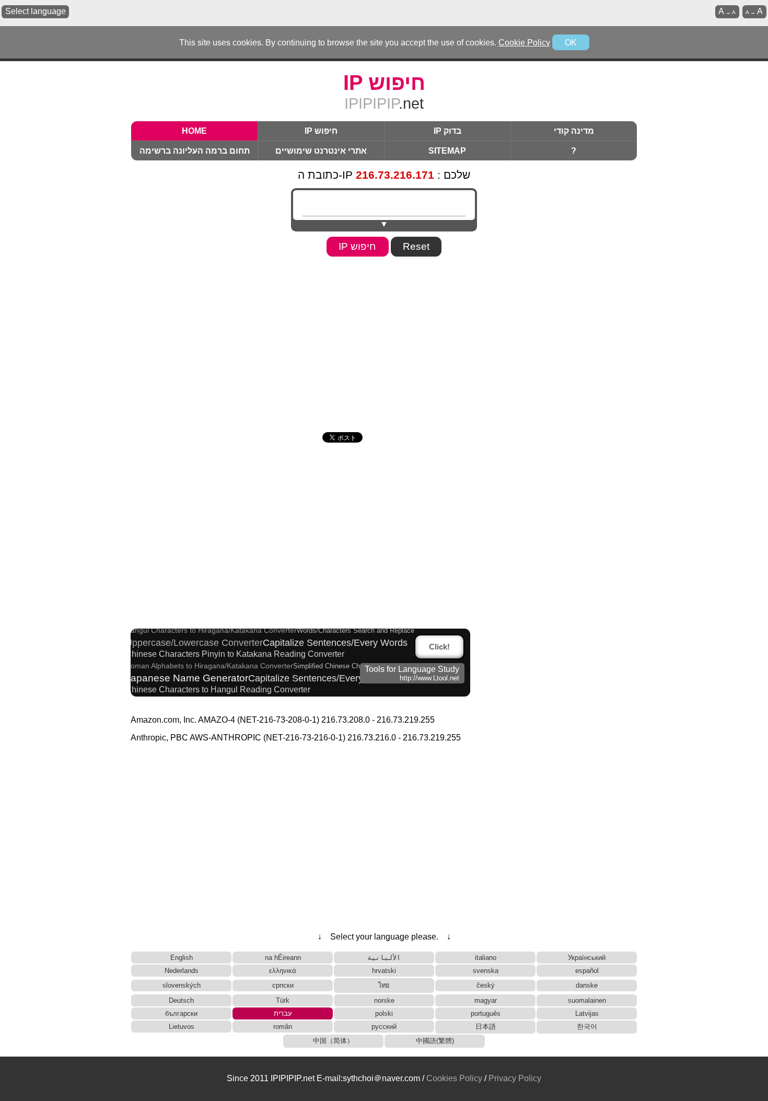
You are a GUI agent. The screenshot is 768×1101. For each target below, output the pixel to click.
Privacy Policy (514, 1078)
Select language (35, 11)
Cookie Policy (524, 42)
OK (571, 42)
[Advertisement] (384, 341)
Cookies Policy (454, 1078)
